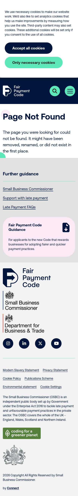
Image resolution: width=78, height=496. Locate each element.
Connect (13, 488)
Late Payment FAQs (19, 207)
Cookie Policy (12, 378)
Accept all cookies (28, 48)
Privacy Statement (55, 370)
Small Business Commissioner (28, 189)
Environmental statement (20, 386)
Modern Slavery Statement (21, 370)
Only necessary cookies (33, 62)
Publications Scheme (39, 378)
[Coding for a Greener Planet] (22, 433)
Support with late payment (25, 198)
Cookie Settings (51, 386)
